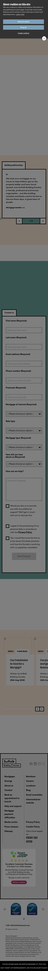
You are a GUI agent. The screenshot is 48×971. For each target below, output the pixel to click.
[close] (44, 38)
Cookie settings (23, 33)
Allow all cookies (23, 22)
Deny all (23, 27)
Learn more (20, 14)
